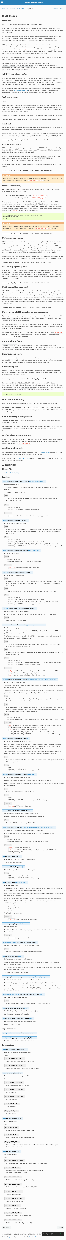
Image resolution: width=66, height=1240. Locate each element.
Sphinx (11, 1237)
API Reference (11, 8)
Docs (3, 8)
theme (19, 1237)
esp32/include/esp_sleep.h (12, 472)
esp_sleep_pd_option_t (44, 827)
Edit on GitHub (58, 8)
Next (59, 1227)
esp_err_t (5, 481)
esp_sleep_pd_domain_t (27, 827)
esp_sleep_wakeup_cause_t (10, 942)
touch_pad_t (6, 608)
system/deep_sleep (24, 458)
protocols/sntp (45, 452)
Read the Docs (33, 1237)
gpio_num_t (30, 625)
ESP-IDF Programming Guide (34, 2)
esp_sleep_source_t (34, 481)
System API (20, 8)
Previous (7, 1227)
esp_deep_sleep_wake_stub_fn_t (33, 977)
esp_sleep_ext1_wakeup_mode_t (44, 679)
